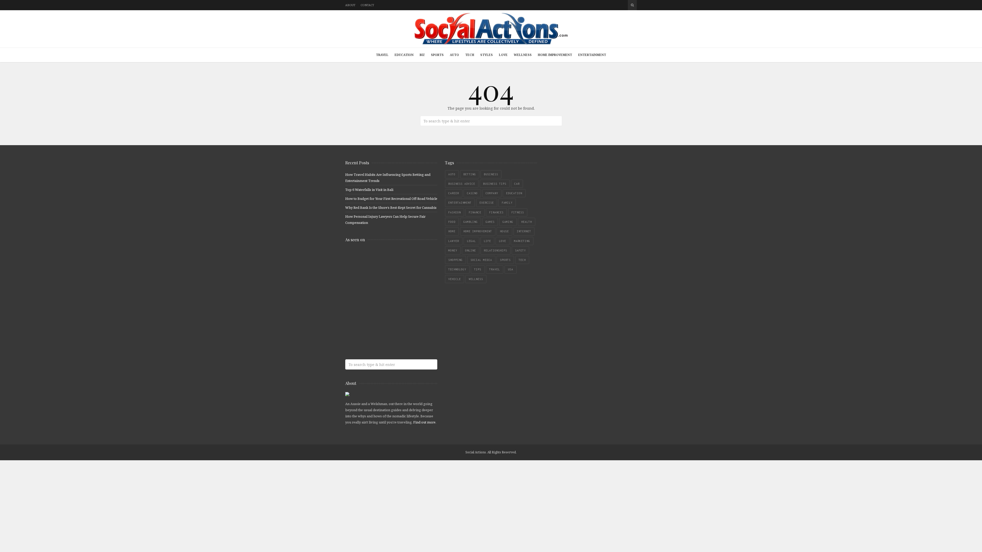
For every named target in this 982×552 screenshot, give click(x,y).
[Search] (632, 5)
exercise (486, 202)
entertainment (460, 202)
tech (522, 259)
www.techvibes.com (382, 317)
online (470, 250)
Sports (437, 55)
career (453, 193)
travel (494, 269)
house (504, 231)
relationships (495, 250)
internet (524, 231)
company (492, 193)
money (452, 250)
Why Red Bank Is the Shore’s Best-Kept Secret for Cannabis (391, 207)
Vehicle (454, 279)
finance (475, 212)
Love (503, 55)
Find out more (424, 422)
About (350, 5)
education (514, 193)
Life (487, 241)
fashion (454, 212)
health (526, 221)
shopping (455, 259)
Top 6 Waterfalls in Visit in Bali (369, 189)
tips (477, 269)
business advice (461, 183)
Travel (382, 55)
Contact (367, 5)
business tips (494, 183)
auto (451, 174)
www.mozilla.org (382, 277)
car (517, 183)
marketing (522, 241)
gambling (470, 221)
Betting (469, 174)
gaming (508, 221)
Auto (454, 55)
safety (520, 250)
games (490, 221)
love (502, 241)
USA (510, 269)
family (507, 202)
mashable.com (382, 257)
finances (496, 212)
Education (404, 55)
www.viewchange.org (382, 338)
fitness (517, 212)
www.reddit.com (382, 297)
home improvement (477, 231)
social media (481, 259)
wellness (476, 279)
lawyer (453, 241)
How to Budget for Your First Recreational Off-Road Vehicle (391, 198)
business (491, 174)
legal (471, 241)
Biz (422, 55)
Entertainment (592, 55)
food (451, 221)
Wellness (523, 55)
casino (472, 193)
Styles (486, 55)
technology (457, 269)
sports (505, 259)
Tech (469, 55)
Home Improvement (555, 55)
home (451, 231)
